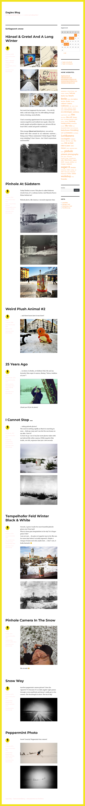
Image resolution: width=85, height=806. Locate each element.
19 (67, 44)
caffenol (63, 103)
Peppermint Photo (21, 733)
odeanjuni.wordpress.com (68, 83)
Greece (62, 121)
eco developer (66, 112)
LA (62, 133)
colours (65, 108)
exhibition (76, 112)
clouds (76, 106)
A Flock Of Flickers (70, 91)
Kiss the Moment (74, 128)
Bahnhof (67, 93)
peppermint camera (73, 148)
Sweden (73, 167)
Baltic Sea (64, 96)
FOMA (7, 439)
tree (75, 170)
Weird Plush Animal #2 (25, 309)
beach (71, 96)
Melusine (63, 141)
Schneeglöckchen (72, 158)
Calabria (69, 103)
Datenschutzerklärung (19, 798)
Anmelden (65, 202)
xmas (73, 176)
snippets (75, 160)
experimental (64, 115)
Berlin (7, 60)
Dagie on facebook (67, 62)
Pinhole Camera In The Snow (30, 620)
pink (62, 156)
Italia (70, 126)
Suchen (63, 188)
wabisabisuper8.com (66, 77)
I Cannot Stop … (19, 420)
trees (62, 171)
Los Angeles (65, 139)
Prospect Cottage (64, 158)
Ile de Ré (62, 126)
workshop (66, 176)
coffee (62, 108)
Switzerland (63, 170)
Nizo (13, 385)
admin (7, 52)
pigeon (62, 151)
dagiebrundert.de (65, 76)
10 (62, 41)
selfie (11, 642)
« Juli (64, 53)
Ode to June (65, 146)
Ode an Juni (68, 143)
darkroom (70, 108)
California (65, 106)
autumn (62, 93)
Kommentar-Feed (67, 206)
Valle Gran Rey (67, 171)
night (72, 141)
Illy (10, 203)
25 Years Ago (16, 364)
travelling (72, 170)
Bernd (69, 99)
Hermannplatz (74, 123)
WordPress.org (66, 208)
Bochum (63, 101)
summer (69, 164)
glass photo (71, 119)
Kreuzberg (8, 385)
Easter (62, 109)
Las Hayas (75, 133)
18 (65, 44)
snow (14, 65)
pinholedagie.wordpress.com (68, 79)
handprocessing (66, 123)
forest (62, 119)
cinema (73, 106)
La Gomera (68, 133)
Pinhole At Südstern (22, 184)
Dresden (74, 108)
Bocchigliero (74, 99)
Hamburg (72, 121)
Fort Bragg (66, 119)
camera (11, 384)
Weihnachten (72, 171)
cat (70, 106)
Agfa (76, 91)
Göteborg (66, 121)
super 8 (11, 387)
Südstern (7, 209)
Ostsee (63, 148)
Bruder (68, 101)
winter (7, 67)
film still (69, 117)
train (68, 170)
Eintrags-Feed (66, 204)
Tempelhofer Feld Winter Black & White (27, 518)
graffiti (75, 119)
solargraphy (67, 162)
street (75, 162)
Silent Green (68, 160)
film (73, 115)
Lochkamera (8, 441)
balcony (72, 93)
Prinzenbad (69, 156)
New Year (68, 141)
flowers (75, 117)
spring (72, 162)
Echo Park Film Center (70, 109)
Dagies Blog (12, 12)
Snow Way (14, 681)
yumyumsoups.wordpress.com (69, 81)
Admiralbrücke (64, 91)
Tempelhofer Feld (10, 543)
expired (69, 115)
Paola (67, 148)
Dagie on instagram (67, 64)
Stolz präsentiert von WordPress (35, 798)
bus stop (72, 101)
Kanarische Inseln (65, 128)
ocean (62, 143)
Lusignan (73, 139)
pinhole (11, 62)
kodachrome (65, 130)
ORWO (72, 145)
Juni (74, 126)
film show (63, 117)
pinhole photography (69, 154)
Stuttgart (63, 164)
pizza (65, 156)
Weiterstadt (64, 173)
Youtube (64, 179)
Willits (69, 173)
